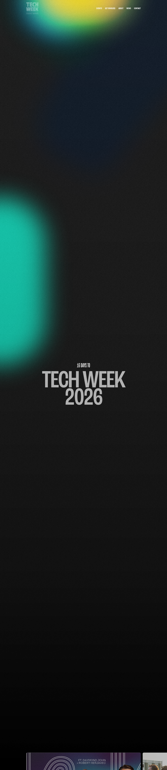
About (120, 8)
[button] (99, 8)
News (129, 8)
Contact (137, 8)
